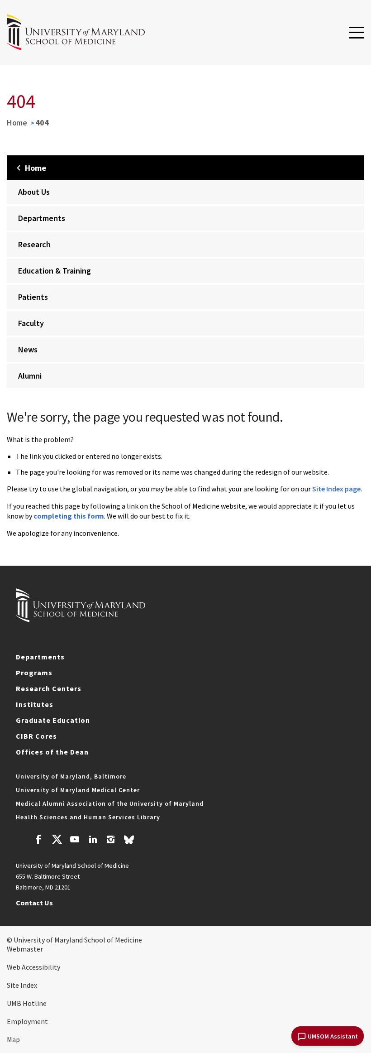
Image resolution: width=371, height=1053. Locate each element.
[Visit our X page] (56, 840)
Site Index (22, 985)
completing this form (68, 515)
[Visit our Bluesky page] (129, 841)
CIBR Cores (36, 735)
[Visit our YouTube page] (74, 840)
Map (13, 1039)
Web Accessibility (33, 966)
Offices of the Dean (52, 751)
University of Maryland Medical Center (78, 790)
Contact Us (34, 902)
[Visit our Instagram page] (110, 840)
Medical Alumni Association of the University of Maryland (110, 803)
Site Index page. (337, 488)
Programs (34, 672)
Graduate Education (53, 720)
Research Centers (48, 688)
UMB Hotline (27, 1003)
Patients (33, 297)
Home (17, 122)
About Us (34, 192)
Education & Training (54, 270)
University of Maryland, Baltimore (71, 776)
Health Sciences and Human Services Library (88, 817)
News (28, 349)
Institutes (34, 704)
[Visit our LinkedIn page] (92, 840)
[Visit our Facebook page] (38, 840)
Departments (41, 218)
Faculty (31, 323)
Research (34, 244)
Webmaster (25, 948)
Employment (27, 1021)
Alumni (30, 375)
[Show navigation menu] (356, 33)
